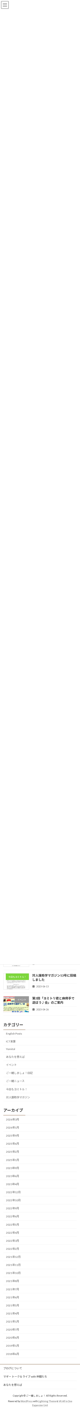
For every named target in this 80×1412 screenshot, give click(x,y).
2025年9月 (12, 1135)
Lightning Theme (47, 1401)
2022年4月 (12, 1232)
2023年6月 (12, 1176)
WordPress (27, 1401)
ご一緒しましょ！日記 (19, 1073)
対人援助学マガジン (18, 1097)
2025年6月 (12, 1143)
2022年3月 (12, 1240)
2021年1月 (12, 1321)
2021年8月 (12, 1281)
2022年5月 (12, 1224)
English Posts (14, 1033)
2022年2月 (12, 1248)
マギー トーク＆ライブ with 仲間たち (25, 1376)
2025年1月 (12, 1159)
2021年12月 (13, 1257)
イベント (11, 1065)
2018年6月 (12, 1353)
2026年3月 (12, 1119)
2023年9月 (12, 1167)
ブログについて (12, 1368)
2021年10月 (13, 1273)
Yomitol (10, 1048)
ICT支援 (11, 1041)
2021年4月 (12, 1313)
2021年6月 (12, 1297)
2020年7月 (12, 1329)
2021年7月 (12, 1289)
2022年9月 (12, 1208)
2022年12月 (13, 1192)
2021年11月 (13, 1265)
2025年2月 (12, 1151)
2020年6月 (12, 1337)
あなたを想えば (15, 1056)
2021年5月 (12, 1305)
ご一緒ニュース (15, 1081)
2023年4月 (12, 1184)
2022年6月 (12, 1216)
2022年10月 (13, 1200)
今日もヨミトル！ (16, 1089)
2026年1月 (12, 1127)
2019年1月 (12, 1345)
